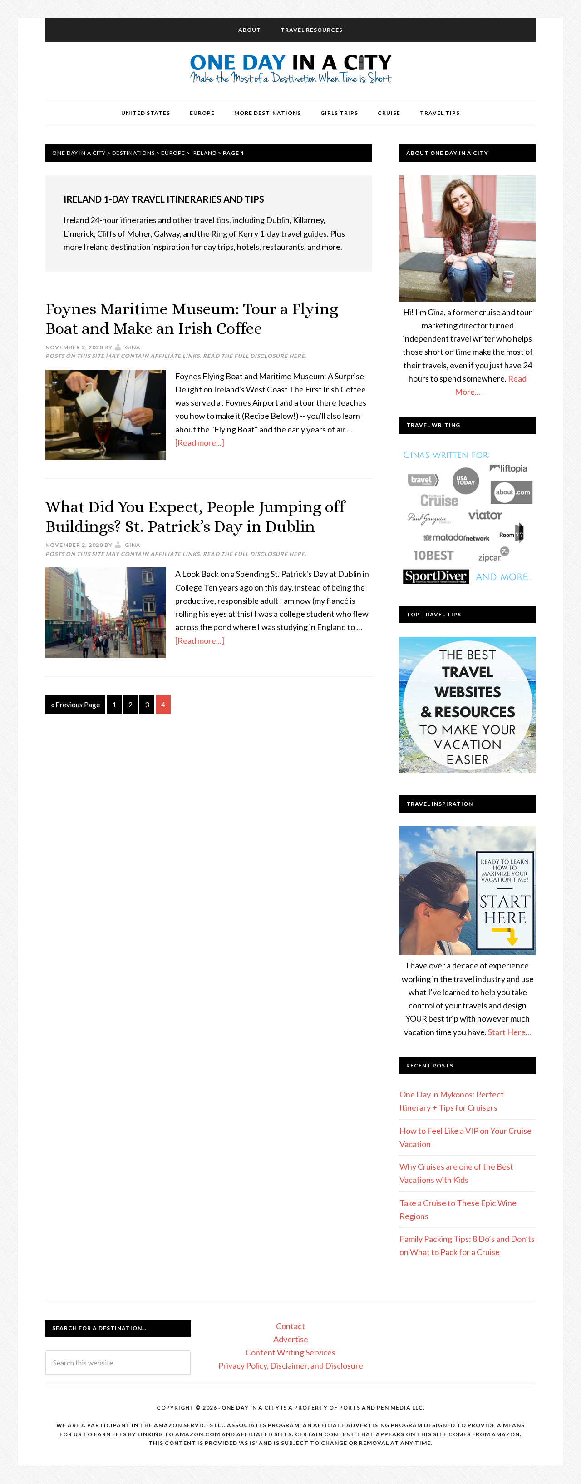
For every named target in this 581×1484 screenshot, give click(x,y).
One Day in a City (291, 71)
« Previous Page (75, 704)
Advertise (290, 1339)
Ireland (204, 152)
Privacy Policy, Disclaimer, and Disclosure (290, 1365)
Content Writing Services (290, 1352)
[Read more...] (199, 442)
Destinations (133, 152)
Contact (290, 1326)
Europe (173, 152)
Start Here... (509, 1032)
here (297, 355)
